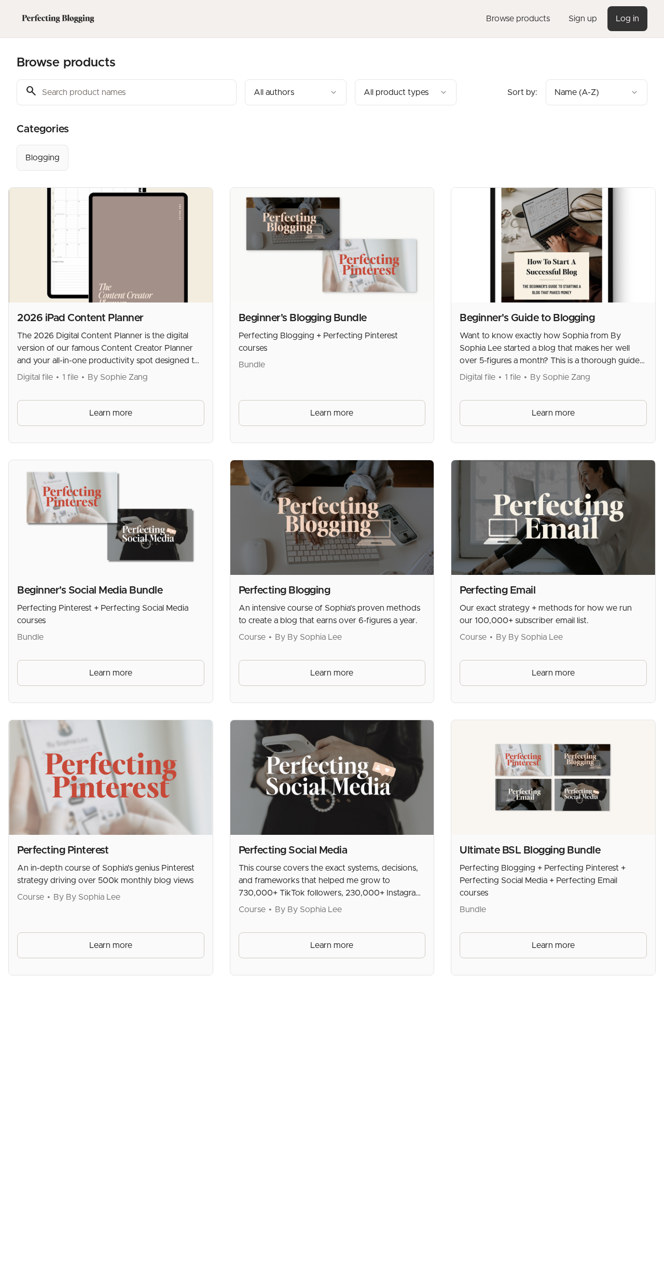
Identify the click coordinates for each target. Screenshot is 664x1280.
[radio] (42, 158)
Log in (627, 19)
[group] (304, 158)
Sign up (583, 19)
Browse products (518, 19)
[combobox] (296, 92)
